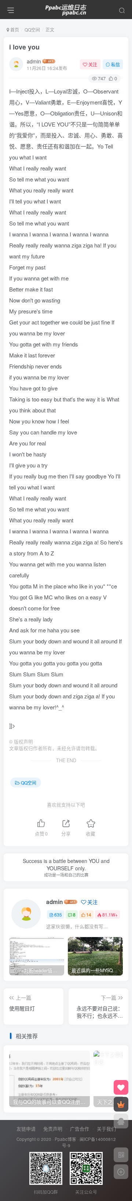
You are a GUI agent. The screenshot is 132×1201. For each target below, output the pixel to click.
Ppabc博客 (65, 1139)
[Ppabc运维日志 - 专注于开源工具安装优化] (66, 8)
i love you (24, 47)
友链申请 (26, 1128)
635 (58, 914)
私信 (115, 64)
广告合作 (79, 1128)
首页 (14, 29)
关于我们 (106, 1128)
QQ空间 (32, 29)
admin (34, 61)
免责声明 (52, 1128)
